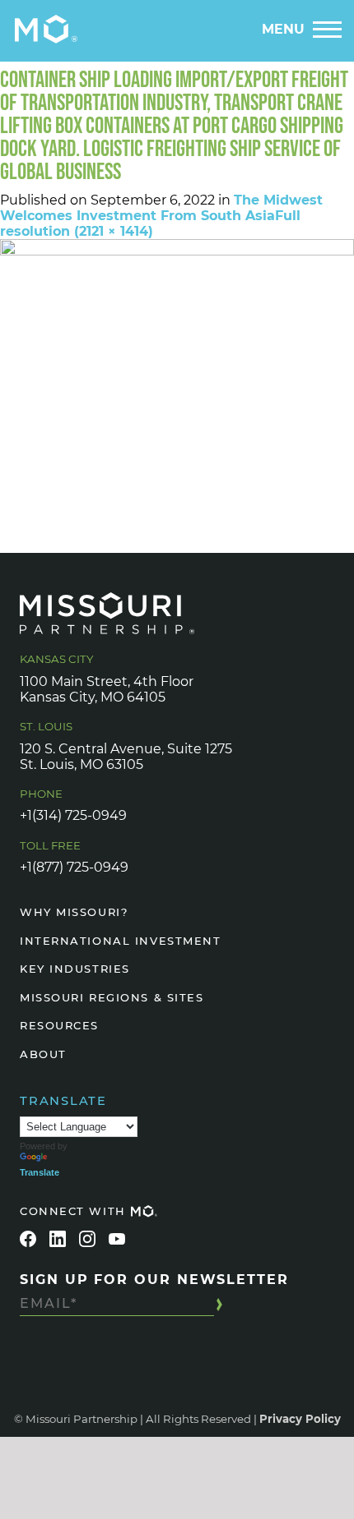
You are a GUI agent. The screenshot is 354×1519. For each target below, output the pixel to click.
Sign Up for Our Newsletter (154, 1279)
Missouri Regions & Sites (111, 997)
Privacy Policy (300, 1418)
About (43, 1054)
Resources (59, 1025)
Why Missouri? (74, 911)
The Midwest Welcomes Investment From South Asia (161, 207)
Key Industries (75, 968)
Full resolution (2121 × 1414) (150, 223)
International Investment (120, 940)
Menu (283, 29)
